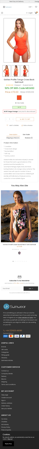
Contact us (5, 371)
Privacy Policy (5, 427)
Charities (4, 422)
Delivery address (6, 403)
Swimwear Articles (7, 360)
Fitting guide (5, 355)
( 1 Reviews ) (17, 85)
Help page (4, 395)
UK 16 (19, 107)
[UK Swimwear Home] (7, 7)
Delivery (3, 376)
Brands (3, 347)
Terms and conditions (8, 384)
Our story (4, 419)
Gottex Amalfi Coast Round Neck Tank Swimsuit (19, 245)
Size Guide (20, 103)
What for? (10, 439)
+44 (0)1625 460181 (13, 330)
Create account (6, 398)
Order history (5, 406)
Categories (5, 352)
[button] (13, 261)
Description (13, 134)
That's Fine (8, 443)
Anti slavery (5, 424)
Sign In (3, 400)
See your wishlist (6, 408)
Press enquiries (6, 430)
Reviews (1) (29, 138)
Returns (3, 379)
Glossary (4, 358)
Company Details (7, 374)
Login (30, 13)
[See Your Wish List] (36, 7)
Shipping (4, 382)
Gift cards (4, 349)
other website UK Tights (25, 317)
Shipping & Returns (13, 138)
